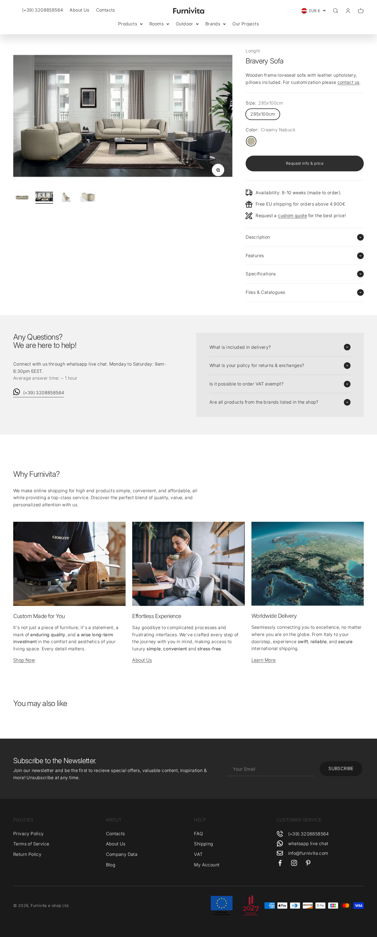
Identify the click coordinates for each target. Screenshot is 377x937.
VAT (198, 854)
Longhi (253, 51)
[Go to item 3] (66, 197)
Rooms (156, 23)
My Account (206, 864)
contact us (349, 82)
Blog (111, 864)
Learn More (263, 660)
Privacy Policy (28, 833)
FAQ (198, 833)
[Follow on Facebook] (280, 863)
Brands (212, 23)
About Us (79, 10)
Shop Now (24, 660)
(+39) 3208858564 (43, 392)
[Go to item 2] (44, 197)
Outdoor (184, 23)
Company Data (122, 854)
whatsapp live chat (308, 843)
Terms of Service (31, 844)
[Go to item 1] (22, 197)
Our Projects (245, 23)
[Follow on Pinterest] (308, 863)
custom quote (292, 215)
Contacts (105, 10)
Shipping (203, 844)
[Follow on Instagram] (294, 863)
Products (127, 23)
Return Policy (27, 854)
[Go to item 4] (88, 197)
